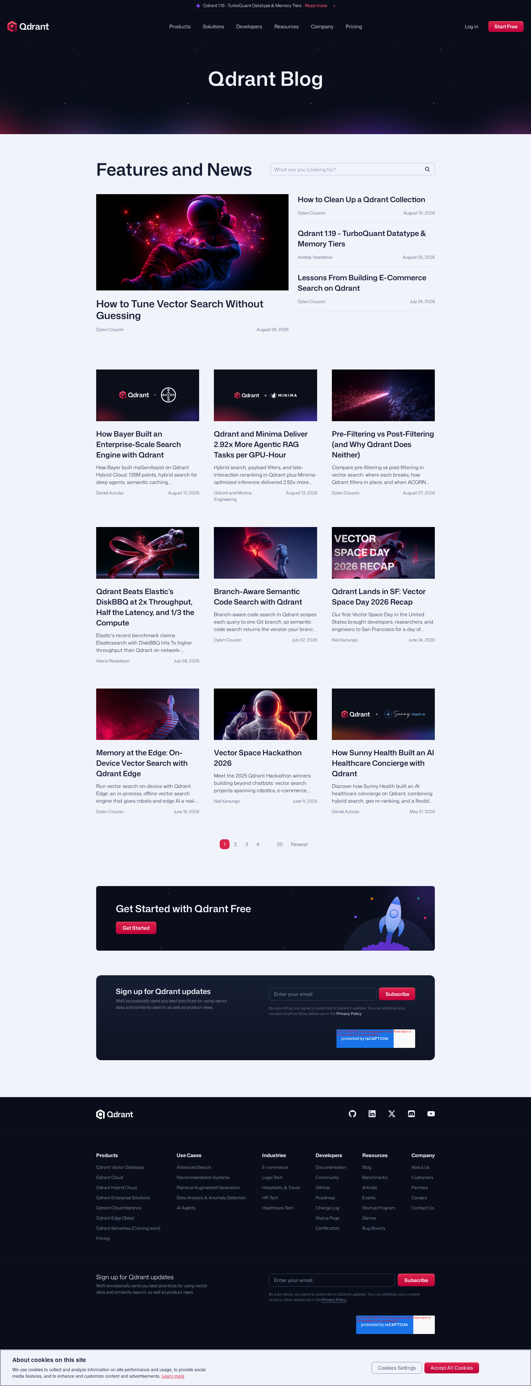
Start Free (505, 26)
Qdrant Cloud (109, 1177)
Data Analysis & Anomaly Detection (211, 1197)
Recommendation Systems (203, 1177)
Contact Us (422, 1208)
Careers (419, 1197)
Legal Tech (272, 1177)
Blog (366, 1167)
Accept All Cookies (452, 1367)
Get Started (136, 928)
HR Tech (270, 1197)
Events (369, 1197)
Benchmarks (374, 1177)
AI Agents (186, 1208)
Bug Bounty (373, 1228)
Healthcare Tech (277, 1208)
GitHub (323, 1187)
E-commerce (275, 1167)
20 (280, 844)
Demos (369, 1218)
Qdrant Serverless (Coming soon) (128, 1228)
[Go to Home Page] (114, 1113)
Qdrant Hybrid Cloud (116, 1187)
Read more (316, 5)
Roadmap (325, 1197)
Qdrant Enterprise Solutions (123, 1197)
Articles (369, 1187)
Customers (422, 1177)
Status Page (327, 1218)
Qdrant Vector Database (120, 1167)
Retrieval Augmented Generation (208, 1187)
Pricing (354, 26)
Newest (299, 844)
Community (327, 1177)
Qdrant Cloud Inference (118, 1208)
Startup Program (378, 1208)
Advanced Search (194, 1167)
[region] (265, 1367)
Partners (419, 1187)
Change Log (327, 1208)
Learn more (173, 1376)
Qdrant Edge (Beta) (115, 1218)
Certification (328, 1228)
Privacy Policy (349, 1013)
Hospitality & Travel (281, 1187)
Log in (471, 26)
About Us (420, 1167)
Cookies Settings (397, 1367)
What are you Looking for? (305, 169)
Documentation (331, 1167)
